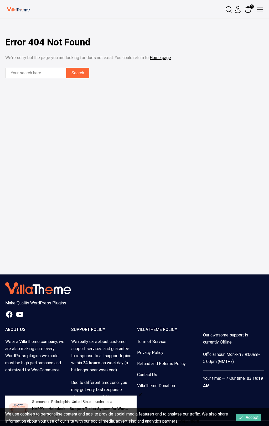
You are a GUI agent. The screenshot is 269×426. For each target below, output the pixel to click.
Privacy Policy (150, 352)
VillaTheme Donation (156, 385)
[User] (238, 9)
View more (189, 421)
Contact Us (147, 374)
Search (77, 72)
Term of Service (151, 341)
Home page (160, 57)
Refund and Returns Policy (161, 363)
